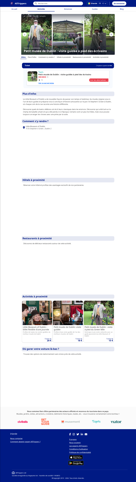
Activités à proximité (100, 57)
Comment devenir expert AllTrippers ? (25, 442)
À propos (73, 439)
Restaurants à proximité (82, 57)
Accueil (14, 9)
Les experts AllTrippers (78, 446)
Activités (41, 9)
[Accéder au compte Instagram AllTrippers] (74, 434)
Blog (122, 9)
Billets (23, 57)
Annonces (68, 9)
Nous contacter (16, 438)
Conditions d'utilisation (78, 449)
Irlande (29, 16)
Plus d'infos (32, 57)
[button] (119, 3)
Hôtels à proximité (64, 57)
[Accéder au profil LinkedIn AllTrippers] (83, 434)
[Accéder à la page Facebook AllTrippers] (71, 434)
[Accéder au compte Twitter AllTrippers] (78, 434)
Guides (95, 9)
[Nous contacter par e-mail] (87, 434)
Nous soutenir (75, 442)
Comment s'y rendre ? (46, 57)
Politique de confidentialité (80, 452)
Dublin (35, 16)
